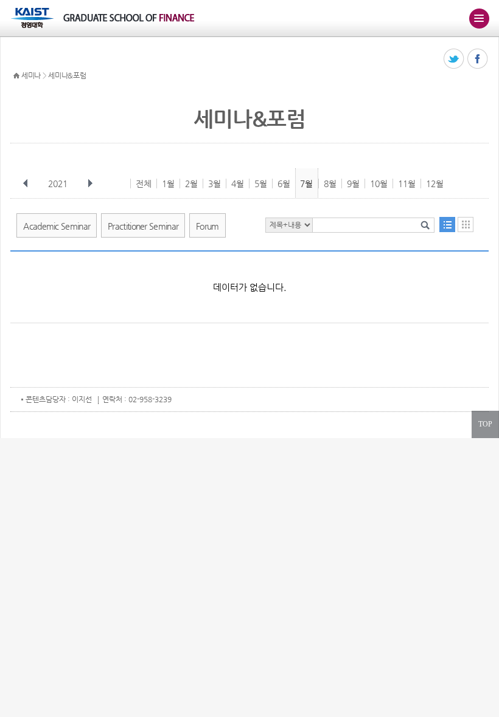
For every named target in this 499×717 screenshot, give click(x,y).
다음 (90, 183)
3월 (214, 183)
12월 (435, 183)
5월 (260, 183)
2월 (191, 183)
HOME (16, 76)
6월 (283, 183)
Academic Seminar (56, 226)
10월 (379, 183)
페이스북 (478, 59)
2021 (58, 183)
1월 (168, 183)
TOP (485, 424)
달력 (465, 224)
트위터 (454, 59)
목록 (447, 224)
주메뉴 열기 (479, 18)
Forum (207, 226)
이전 (25, 183)
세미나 (31, 75)
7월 (306, 183)
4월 (237, 183)
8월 (330, 183)
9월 (353, 183)
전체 (144, 183)
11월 (407, 183)
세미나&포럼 (67, 75)
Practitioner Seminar (143, 226)
